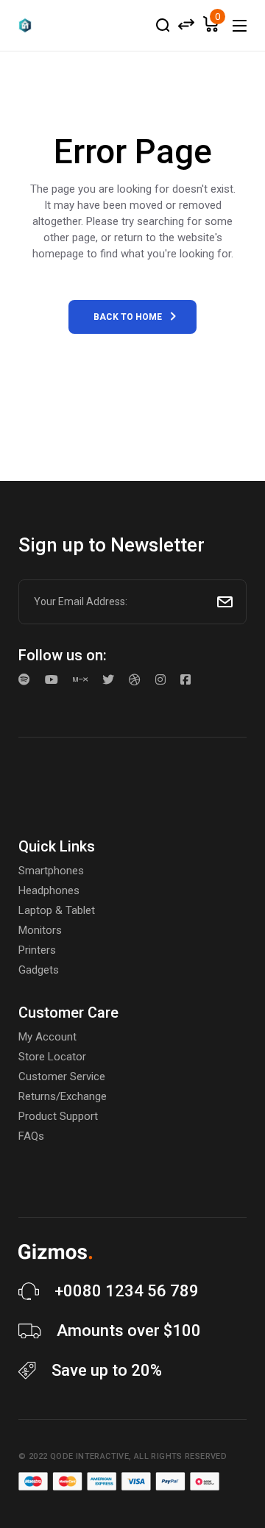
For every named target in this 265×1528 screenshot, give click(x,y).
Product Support (58, 1116)
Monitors (40, 930)
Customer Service (61, 1076)
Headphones (49, 890)
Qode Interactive (89, 1456)
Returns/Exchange (62, 1096)
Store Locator (52, 1056)
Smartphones (51, 870)
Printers (37, 950)
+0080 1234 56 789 (126, 1291)
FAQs (31, 1136)
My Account (47, 1036)
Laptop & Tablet (56, 910)
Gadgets (38, 970)
